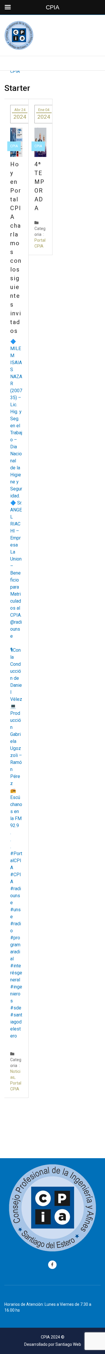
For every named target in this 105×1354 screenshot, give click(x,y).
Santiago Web (68, 1344)
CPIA (14, 146)
